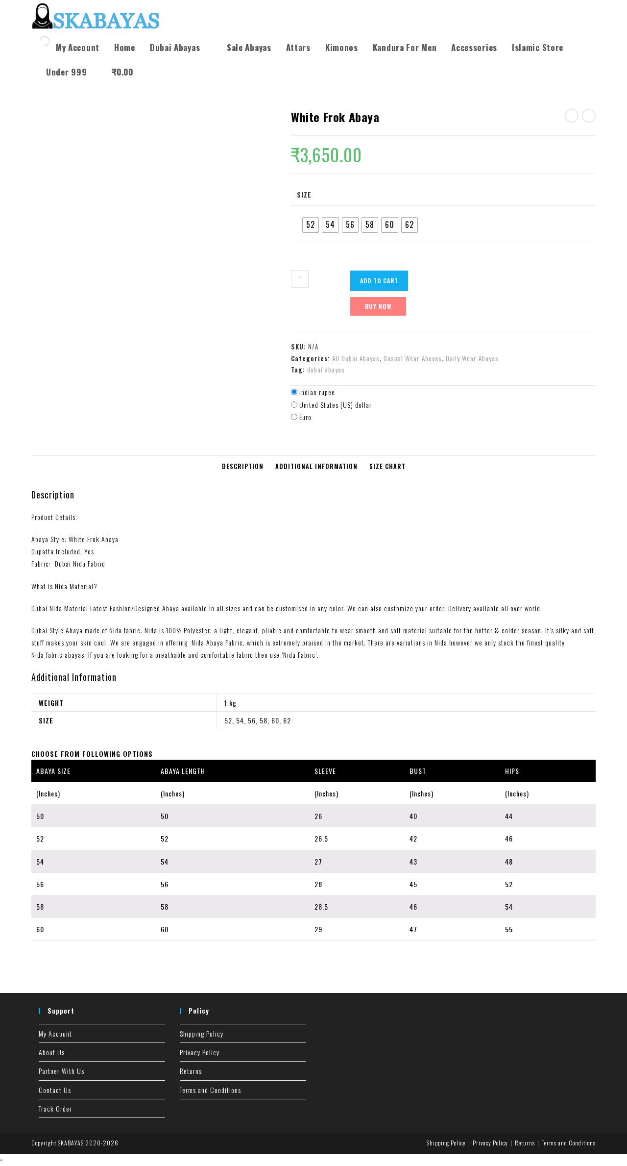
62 (287, 720)
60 (275, 720)
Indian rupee (317, 392)
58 (263, 720)
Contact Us (55, 1090)
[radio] (310, 225)
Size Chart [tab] (387, 466)
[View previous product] (572, 116)
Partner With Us (61, 1071)
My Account (55, 1033)
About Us (52, 1052)
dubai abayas (326, 369)
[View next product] (589, 116)
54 (240, 720)
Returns (191, 1071)
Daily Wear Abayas (472, 358)
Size (304, 194)
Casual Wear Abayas (413, 358)
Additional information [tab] (316, 466)
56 (252, 720)
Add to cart (379, 280)
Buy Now (378, 306)
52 (228, 720)
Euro (305, 417)
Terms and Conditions (210, 1090)
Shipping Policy (201, 1033)
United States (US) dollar (335, 404)
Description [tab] (243, 466)
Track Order (55, 1108)
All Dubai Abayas (356, 358)
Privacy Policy (199, 1052)
